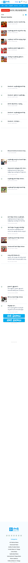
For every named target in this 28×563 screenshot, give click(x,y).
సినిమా (20, 5)
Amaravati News (14, 545)
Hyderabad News (14, 554)
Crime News (14, 551)
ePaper (17, 2)
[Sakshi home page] (14, 529)
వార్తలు (6, 5)
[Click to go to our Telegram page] (19, 535)
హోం (2, 5)
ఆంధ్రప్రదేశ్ (11, 5)
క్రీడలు (24, 5)
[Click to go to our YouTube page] (16, 535)
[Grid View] (23, 15)
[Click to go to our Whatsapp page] (9, 535)
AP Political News (14, 542)
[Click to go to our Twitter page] (12, 535)
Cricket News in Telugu (14, 549)
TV (24, 2)
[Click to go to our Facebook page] (7, 535)
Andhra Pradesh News (14, 547)
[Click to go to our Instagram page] (14, 535)
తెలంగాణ (16, 5)
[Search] (19, 2)
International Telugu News (14, 556)
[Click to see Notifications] (26, 2)
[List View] (26, 15)
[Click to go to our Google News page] (21, 535)
